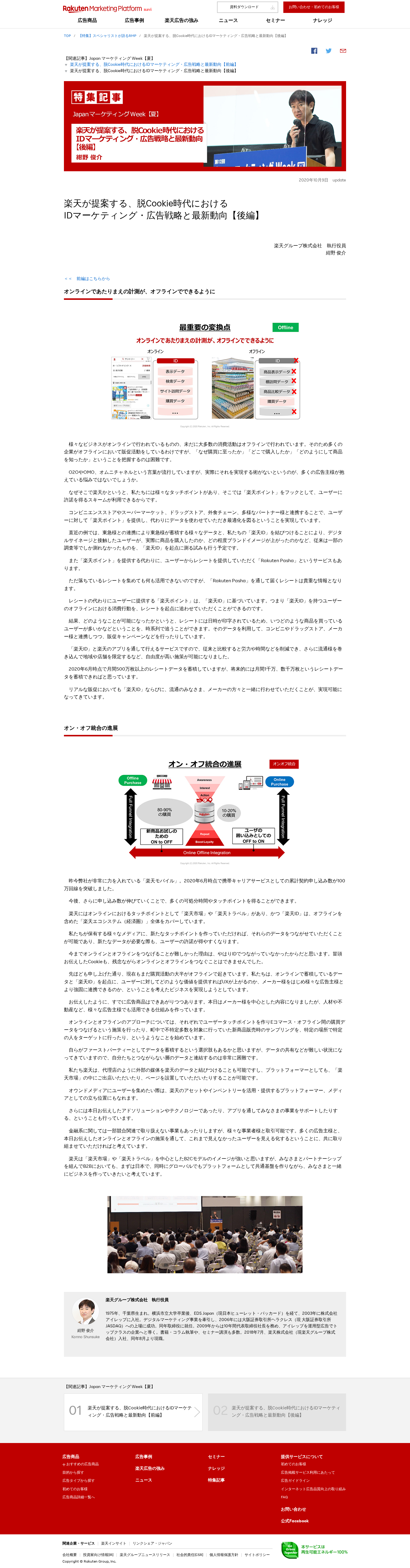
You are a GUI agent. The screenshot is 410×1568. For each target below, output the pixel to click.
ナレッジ (216, 1469)
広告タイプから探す (78, 1481)
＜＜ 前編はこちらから (87, 279)
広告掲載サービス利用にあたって (308, 1473)
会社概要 (69, 1555)
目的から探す (73, 1473)
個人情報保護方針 (224, 1555)
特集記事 (216, 1480)
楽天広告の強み (150, 1469)
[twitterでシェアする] (329, 52)
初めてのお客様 (75, 1489)
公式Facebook (295, 1521)
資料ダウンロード (244, 7)
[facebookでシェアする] (314, 52)
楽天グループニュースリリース (145, 1555)
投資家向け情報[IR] (98, 1555)
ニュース (143, 1480)
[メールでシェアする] (343, 52)
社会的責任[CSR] (189, 1555)
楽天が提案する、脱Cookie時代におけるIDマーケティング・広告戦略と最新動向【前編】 (154, 65)
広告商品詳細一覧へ (78, 1497)
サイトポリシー (257, 1555)
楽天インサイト (113, 1543)
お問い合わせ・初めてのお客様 (314, 7)
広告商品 (70, 1457)
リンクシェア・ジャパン (152, 1543)
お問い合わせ (293, 1510)
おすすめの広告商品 (82, 1464)
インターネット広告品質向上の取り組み (313, 1489)
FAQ (284, 1497)
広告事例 (143, 1457)
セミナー (216, 1457)
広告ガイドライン (295, 1481)
